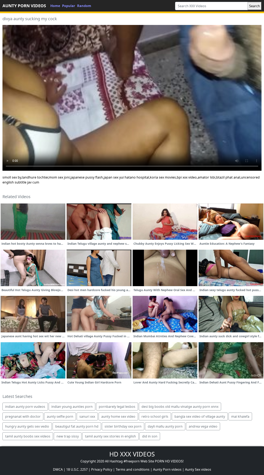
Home (55, 6)
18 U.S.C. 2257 (77, 469)
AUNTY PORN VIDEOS (24, 5)
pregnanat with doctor (23, 416)
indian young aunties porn (72, 406)
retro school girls (154, 416)
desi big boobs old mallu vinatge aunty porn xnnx (179, 406)
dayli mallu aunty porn (165, 426)
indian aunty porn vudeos (25, 406)
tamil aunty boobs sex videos (27, 436)
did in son (149, 436)
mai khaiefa (240, 416)
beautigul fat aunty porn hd (76, 426)
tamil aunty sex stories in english (110, 436)
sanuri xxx (87, 416)
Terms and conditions (133, 469)
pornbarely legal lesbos (117, 406)
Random (84, 6)
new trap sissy (68, 436)
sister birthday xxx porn (123, 426)
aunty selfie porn (60, 416)
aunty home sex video (118, 416)
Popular (68, 6)
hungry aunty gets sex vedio (27, 426)
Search (254, 6)
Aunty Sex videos (198, 469)
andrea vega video (203, 426)
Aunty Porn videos (167, 469)
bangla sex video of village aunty (199, 416)
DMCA (58, 469)
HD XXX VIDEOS (132, 454)
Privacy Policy (101, 469)
